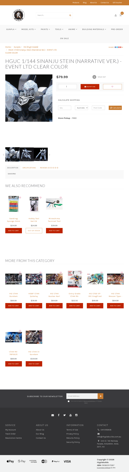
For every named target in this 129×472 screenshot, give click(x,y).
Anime (72, 29)
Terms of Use (72, 430)
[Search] (70, 15)
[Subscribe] (100, 396)
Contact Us (105, 3)
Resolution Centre (13, 438)
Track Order (10, 434)
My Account (10, 430)
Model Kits (27, 29)
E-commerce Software (103, 468)
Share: (112, 47)
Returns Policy (72, 438)
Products (76, 3)
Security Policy (73, 442)
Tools (58, 29)
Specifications (29, 168)
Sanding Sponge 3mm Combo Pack (13, 221)
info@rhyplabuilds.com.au (109, 436)
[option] (28, 98)
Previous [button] (3, 154)
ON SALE (64, 38)
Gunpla (10, 29)
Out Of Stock (34, 231)
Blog (84, 3)
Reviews (44, 168)
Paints (45, 29)
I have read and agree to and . (86, 402)
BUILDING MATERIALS (93, 29)
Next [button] (49, 154)
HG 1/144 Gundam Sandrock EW (13, 296)
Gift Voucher (117, 3)
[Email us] (52, 415)
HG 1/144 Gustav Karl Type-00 (54, 296)
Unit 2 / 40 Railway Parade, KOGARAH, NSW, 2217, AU (108, 444)
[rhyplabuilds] (19, 15)
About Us (93, 3)
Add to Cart (13, 231)
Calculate (116, 108)
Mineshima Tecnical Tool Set (54, 221)
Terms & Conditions (89, 401)
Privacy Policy (72, 434)
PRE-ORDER (117, 29)
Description (12, 168)
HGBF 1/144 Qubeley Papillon (33, 296)
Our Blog (40, 434)
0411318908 (105, 430)
